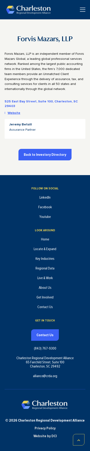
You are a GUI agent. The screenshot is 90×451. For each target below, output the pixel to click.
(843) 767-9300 (45, 348)
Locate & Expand (45, 249)
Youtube (45, 217)
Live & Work (45, 278)
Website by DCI (45, 436)
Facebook (45, 207)
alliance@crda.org (45, 376)
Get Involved (45, 297)
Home (45, 239)
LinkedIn (45, 197)
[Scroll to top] (78, 439)
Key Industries (45, 258)
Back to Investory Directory (45, 154)
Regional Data (45, 268)
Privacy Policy (45, 428)
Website (14, 113)
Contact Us (45, 307)
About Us (45, 287)
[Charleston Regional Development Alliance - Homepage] (28, 10)
